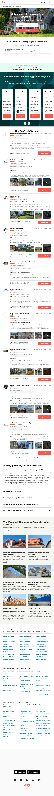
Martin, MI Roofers (8, 649)
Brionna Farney (7, 608)
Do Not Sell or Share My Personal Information (27, 793)
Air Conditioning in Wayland (43, 728)
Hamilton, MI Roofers (24, 641)
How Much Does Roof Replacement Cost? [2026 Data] (14, 553)
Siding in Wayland (7, 676)
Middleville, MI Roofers (9, 639)
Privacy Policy (31, 789)
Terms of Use (23, 789)
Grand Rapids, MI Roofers (9, 654)
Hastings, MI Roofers (41, 636)
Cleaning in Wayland (24, 730)
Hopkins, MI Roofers (8, 636)
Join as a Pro (44, 2)
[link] (4, 111)
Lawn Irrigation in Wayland (42, 735)
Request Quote (44, 153)
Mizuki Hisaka (6, 549)
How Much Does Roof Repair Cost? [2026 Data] (38, 553)
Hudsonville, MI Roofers (25, 649)
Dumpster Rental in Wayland (43, 685)
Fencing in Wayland (8, 723)
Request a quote (7, 116)
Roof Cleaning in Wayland (9, 688)
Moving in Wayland (40, 711)
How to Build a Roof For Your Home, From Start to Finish (14, 612)
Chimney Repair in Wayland (10, 685)
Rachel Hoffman (32, 580)
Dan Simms (6, 580)
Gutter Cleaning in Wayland (43, 688)
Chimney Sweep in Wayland (26, 689)
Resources (5, 759)
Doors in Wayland (23, 716)
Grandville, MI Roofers (25, 636)
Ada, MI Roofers (40, 644)
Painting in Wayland (8, 732)
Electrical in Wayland (8, 711)
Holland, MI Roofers (41, 656)
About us (5, 763)
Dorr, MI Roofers (7, 646)
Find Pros (27, 31)
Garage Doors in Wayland (42, 714)
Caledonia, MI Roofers (9, 641)
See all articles (9, 531)
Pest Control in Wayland (25, 714)
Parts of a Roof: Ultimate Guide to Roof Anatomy (38, 583)
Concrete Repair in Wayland (26, 719)
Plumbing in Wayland (8, 714)
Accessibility (27, 791)
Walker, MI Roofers (40, 649)
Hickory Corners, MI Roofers (43, 651)
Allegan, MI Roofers (24, 651)
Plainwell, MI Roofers (8, 659)
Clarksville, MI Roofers (41, 654)
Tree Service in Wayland (9, 720)
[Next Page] (37, 458)
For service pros (7, 755)
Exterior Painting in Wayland (43, 720)
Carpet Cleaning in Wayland (43, 723)
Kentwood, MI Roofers (9, 651)
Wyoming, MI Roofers (8, 656)
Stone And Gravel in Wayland (26, 721)
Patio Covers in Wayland (42, 676)
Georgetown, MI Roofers (42, 641)
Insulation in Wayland (8, 690)
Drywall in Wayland (24, 728)
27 (34, 457)
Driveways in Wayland (41, 725)
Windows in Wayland (8, 730)
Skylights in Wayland (8, 683)
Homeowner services (8, 751)
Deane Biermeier (32, 549)
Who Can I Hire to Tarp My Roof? (37, 611)
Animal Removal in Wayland (43, 690)
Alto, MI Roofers (23, 639)
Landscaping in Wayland (25, 733)
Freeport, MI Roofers (24, 656)
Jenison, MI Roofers (41, 639)
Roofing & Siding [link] (7, 6)
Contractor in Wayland (9, 693)
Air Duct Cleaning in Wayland (26, 738)
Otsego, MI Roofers (24, 644)
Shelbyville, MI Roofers (9, 644)
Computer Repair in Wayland (26, 735)
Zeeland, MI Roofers (41, 646)
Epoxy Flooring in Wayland (42, 730)
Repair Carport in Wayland (42, 683)
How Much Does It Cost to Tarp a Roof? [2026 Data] (13, 583)
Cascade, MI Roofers (24, 654)
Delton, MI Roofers (24, 646)
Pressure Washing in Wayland (26, 711)
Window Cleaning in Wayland (43, 733)
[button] (14, 182)
